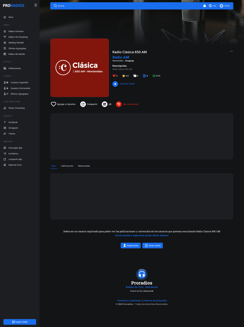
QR (110, 104)
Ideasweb (148, 291)
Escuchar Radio (127, 83)
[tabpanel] (141, 211)
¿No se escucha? (131, 104)
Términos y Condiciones (129, 300)
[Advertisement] (138, 136)
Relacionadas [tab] (84, 165)
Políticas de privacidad (155, 300)
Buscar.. (61, 5)
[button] (35, 5)
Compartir (92, 104)
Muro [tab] (53, 165)
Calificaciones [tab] (67, 165)
